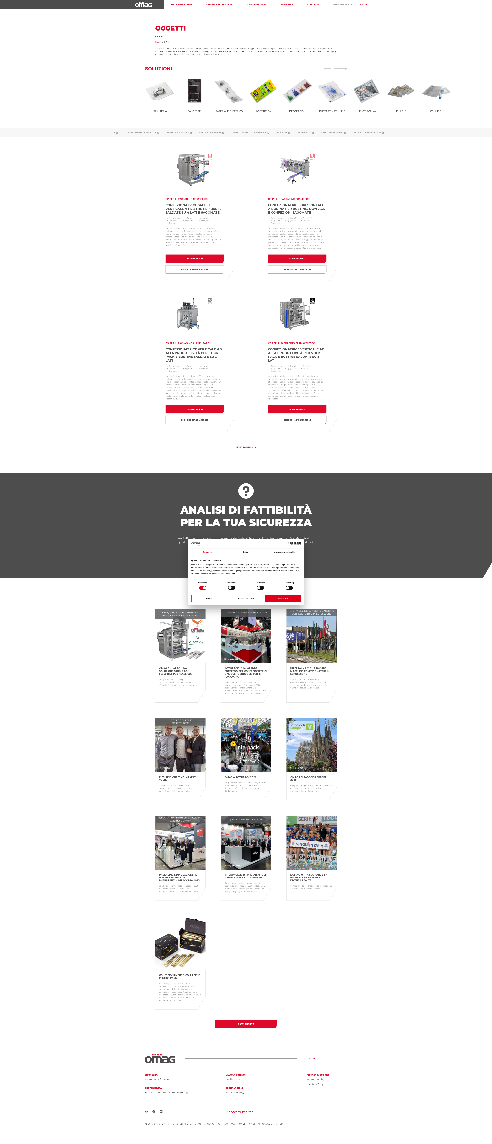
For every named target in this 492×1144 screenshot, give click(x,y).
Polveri (204, 220)
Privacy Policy (316, 1079)
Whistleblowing (235, 1092)
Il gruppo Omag (257, 4)
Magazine (287, 4)
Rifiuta (209, 598)
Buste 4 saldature (210, 132)
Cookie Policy (315, 1084)
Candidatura (233, 1079)
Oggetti (188, 220)
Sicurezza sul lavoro (157, 1079)
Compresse (174, 218)
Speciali (174, 223)
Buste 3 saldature (178, 132)
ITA (362, 4)
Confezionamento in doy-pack (249, 132)
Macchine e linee (181, 4)
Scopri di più (195, 258)
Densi (190, 218)
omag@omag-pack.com (240, 1111)
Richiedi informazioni (194, 269)
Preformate (304, 132)
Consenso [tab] (207, 552)
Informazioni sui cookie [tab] (284, 552)
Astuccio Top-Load (332, 132)
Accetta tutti (282, 598)
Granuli (204, 218)
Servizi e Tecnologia (219, 4)
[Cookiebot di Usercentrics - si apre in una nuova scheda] (289, 544)
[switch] (231, 588)
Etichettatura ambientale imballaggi (167, 1092)
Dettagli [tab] (246, 552)
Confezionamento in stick (141, 132)
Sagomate (282, 132)
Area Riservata (342, 4)
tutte (112, 132)
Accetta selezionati (246, 598)
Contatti (313, 4)
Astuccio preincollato (367, 132)
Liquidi (173, 220)
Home (157, 42)
